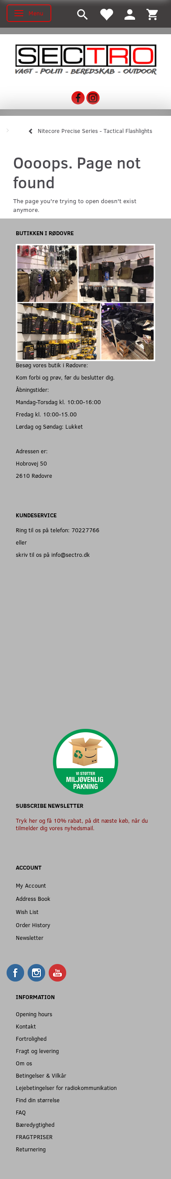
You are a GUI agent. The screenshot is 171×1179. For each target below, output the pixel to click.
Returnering (31, 1149)
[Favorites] (106, 14)
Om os (24, 1063)
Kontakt (26, 1026)
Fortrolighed (31, 1038)
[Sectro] (85, 58)
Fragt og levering (37, 1050)
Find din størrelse (38, 1100)
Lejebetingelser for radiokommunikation (66, 1087)
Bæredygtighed (35, 1124)
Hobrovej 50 (31, 463)
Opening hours (34, 1014)
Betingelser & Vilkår (41, 1075)
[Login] (130, 14)
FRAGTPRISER (34, 1136)
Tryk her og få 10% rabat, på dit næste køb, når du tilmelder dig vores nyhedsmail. (82, 824)
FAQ (21, 1112)
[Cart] (152, 14)
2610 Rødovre (34, 475)
